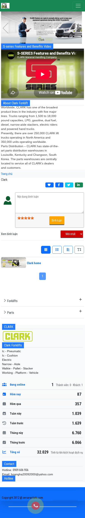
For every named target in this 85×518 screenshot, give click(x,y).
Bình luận (57, 220)
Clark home (34, 263)
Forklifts (12, 301)
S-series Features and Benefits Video (27, 46)
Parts (10, 313)
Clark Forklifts (13, 345)
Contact (9, 464)
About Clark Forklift (15, 103)
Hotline (8, 478)
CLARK (8, 327)
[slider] (25, 218)
